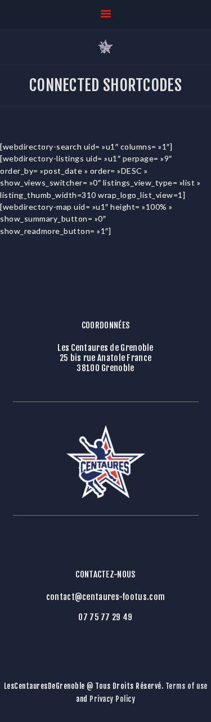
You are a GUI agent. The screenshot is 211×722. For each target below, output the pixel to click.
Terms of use (186, 686)
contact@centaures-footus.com (105, 597)
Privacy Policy (112, 698)
